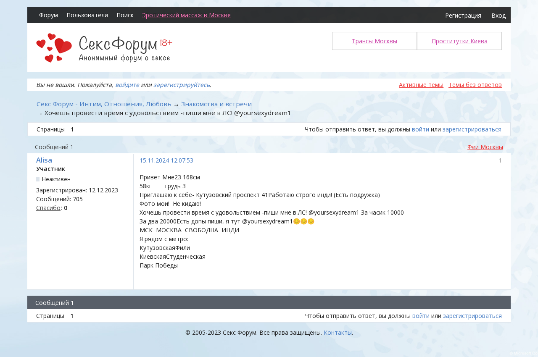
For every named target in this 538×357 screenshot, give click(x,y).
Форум (48, 15)
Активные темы (421, 85)
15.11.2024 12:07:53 (166, 160)
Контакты (338, 332)
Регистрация (463, 15)
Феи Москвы (485, 147)
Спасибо (48, 208)
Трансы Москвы (374, 41)
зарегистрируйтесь (181, 85)
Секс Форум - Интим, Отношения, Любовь (104, 104)
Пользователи (87, 15)
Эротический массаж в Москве (186, 15)
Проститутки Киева (460, 41)
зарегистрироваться (472, 129)
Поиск (125, 15)
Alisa (44, 160)
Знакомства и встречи (216, 104)
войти (420, 129)
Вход (498, 15)
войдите (127, 85)
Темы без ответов (475, 85)
